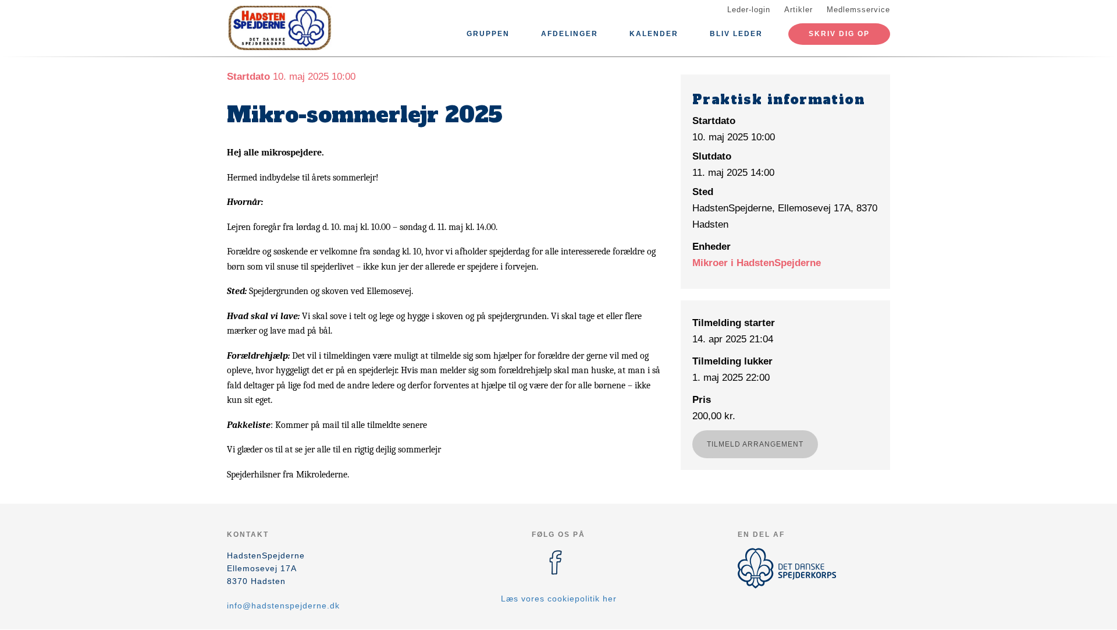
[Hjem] (279, 28)
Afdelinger (569, 34)
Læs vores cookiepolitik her (559, 598)
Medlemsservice (858, 9)
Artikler (798, 9)
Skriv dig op (839, 34)
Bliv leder (736, 34)
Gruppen (488, 34)
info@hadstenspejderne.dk (283, 605)
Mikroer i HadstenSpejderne (756, 262)
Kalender (653, 34)
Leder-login (748, 9)
